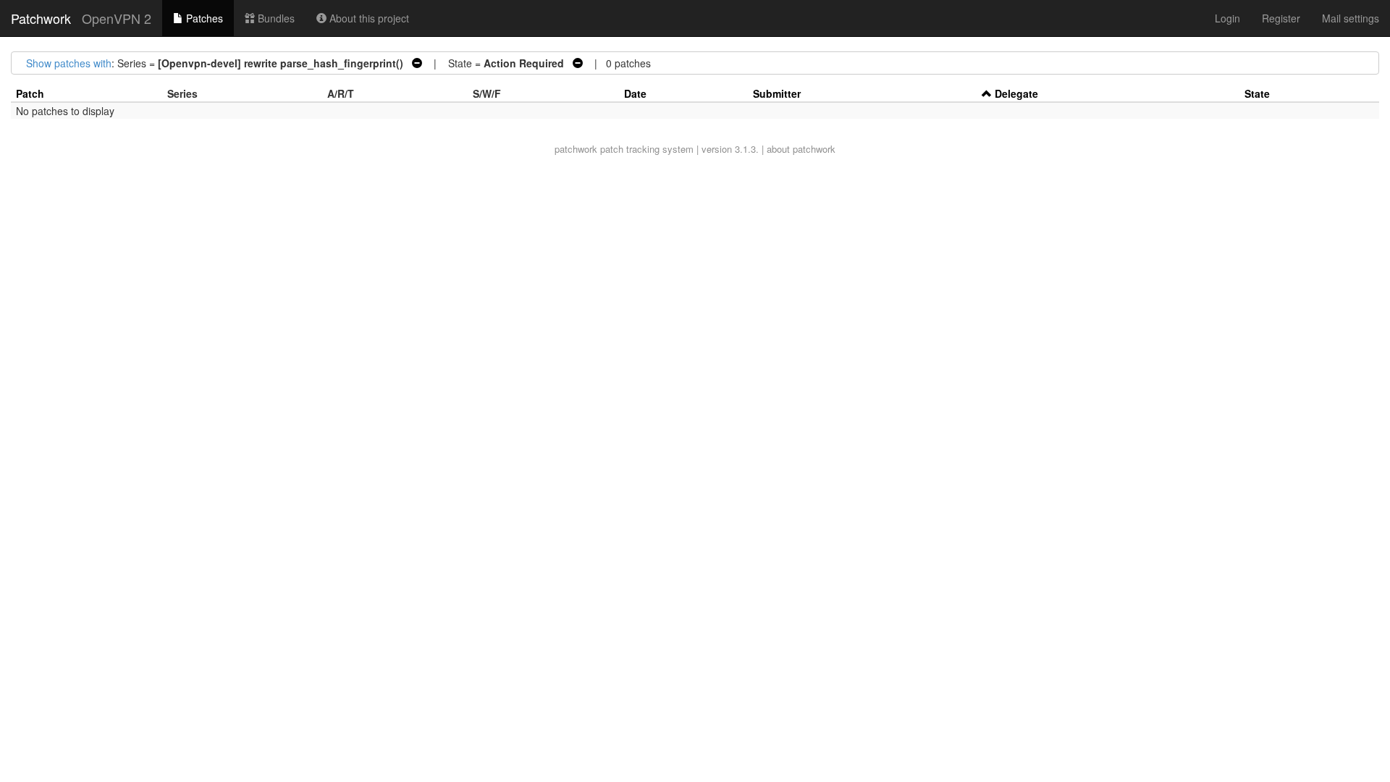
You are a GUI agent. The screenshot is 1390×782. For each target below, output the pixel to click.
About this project (368, 18)
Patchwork (41, 18)
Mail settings (1350, 18)
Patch (30, 93)
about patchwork (801, 149)
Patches (203, 18)
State (1257, 93)
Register (1281, 18)
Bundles (275, 18)
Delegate (1016, 93)
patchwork (576, 149)
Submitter (777, 93)
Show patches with (68, 63)
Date (635, 93)
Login (1227, 18)
